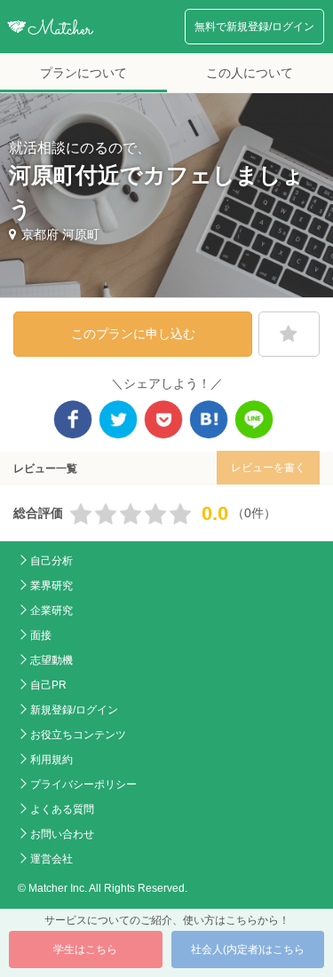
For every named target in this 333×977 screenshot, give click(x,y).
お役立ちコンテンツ (78, 735)
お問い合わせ (62, 834)
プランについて (83, 73)
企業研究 (51, 610)
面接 (41, 635)
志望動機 (51, 660)
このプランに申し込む (133, 334)
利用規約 (51, 759)
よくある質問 (62, 809)
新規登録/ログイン (74, 710)
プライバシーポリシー (83, 784)
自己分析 (51, 561)
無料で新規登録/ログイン (254, 26)
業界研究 (51, 585)
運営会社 (51, 859)
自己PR (48, 685)
